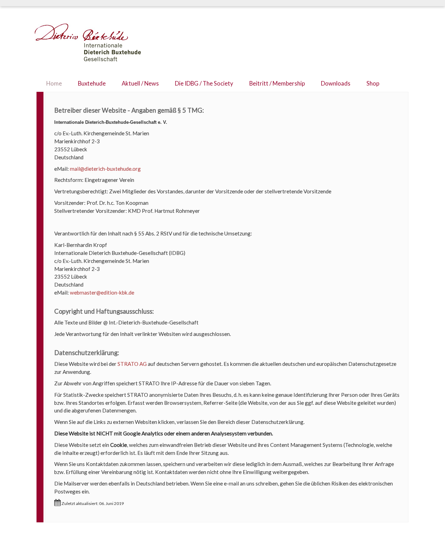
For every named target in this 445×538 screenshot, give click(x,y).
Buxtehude (92, 83)
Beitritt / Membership (277, 83)
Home (54, 83)
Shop (372, 83)
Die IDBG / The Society (204, 83)
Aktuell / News (140, 83)
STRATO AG (132, 364)
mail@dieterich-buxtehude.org (105, 169)
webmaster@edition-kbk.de (102, 292)
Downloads (335, 83)
